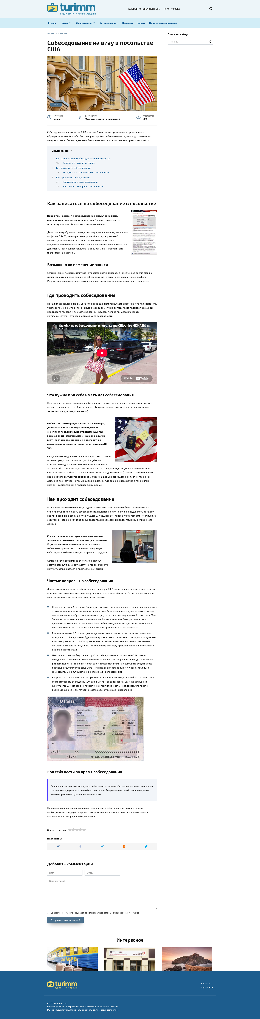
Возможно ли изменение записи (79, 162)
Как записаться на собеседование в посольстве (83, 158)
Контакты (205, 983)
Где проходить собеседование (73, 167)
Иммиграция (83, 22)
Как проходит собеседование (73, 177)
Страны (52, 22)
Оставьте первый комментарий (102, 119)
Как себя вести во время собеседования (83, 186)
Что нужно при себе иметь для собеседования (86, 172)
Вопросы (127, 22)
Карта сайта (207, 987)
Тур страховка (172, 9)
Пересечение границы (163, 22)
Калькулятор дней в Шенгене (144, 9)
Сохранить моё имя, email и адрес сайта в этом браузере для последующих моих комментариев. (95, 913)
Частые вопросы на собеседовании (80, 181)
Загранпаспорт (109, 22)
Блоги (141, 22)
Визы (65, 22)
